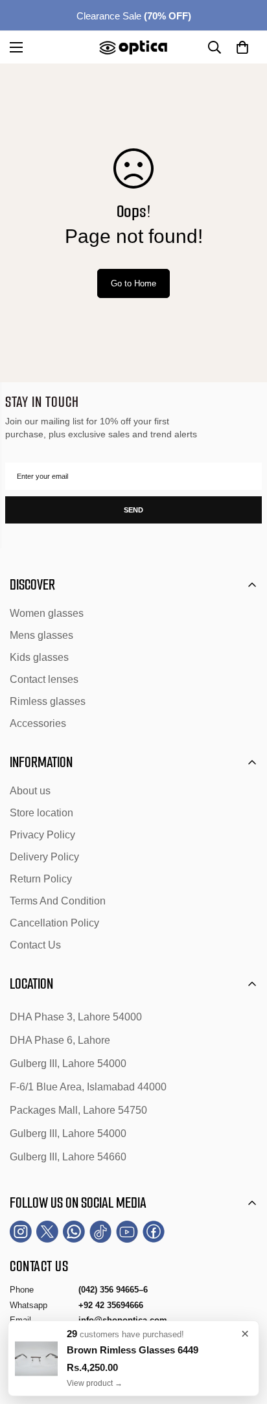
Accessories (38, 723)
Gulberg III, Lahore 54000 (68, 1063)
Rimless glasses (48, 701)
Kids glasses (39, 657)
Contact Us (35, 944)
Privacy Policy (42, 834)
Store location (41, 812)
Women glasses (47, 613)
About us (30, 790)
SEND (133, 510)
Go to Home (133, 283)
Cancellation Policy (54, 922)
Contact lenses (44, 679)
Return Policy (41, 878)
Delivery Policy (44, 856)
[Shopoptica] (133, 47)
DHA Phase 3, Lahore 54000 (76, 1016)
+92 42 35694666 (110, 1305)
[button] (242, 47)
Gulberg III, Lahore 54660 (68, 1156)
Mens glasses (41, 635)
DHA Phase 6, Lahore (60, 1040)
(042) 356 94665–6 (113, 1290)
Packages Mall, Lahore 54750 (78, 1110)
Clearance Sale (133, 15)
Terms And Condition (58, 900)
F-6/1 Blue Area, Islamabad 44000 (88, 1086)
